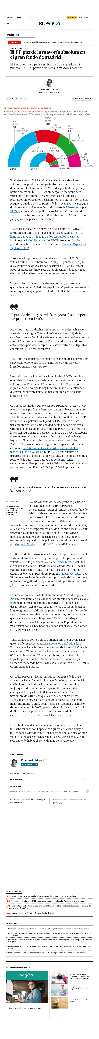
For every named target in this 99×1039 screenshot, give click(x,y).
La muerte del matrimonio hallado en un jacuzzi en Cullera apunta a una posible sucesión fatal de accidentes (48, 929)
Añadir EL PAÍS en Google (83, 98)
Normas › (85, 779)
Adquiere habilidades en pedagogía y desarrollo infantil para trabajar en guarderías (80, 976)
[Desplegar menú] (8, 24)
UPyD (14, 358)
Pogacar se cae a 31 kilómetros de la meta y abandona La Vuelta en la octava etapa (52, 42)
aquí (60, 803)
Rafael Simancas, (35, 240)
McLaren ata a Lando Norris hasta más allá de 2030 (33, 913)
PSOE (38, 192)
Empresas (13, 791)
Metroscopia (74, 207)
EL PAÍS (15, 211)
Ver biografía (27, 764)
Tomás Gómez (65, 562)
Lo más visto (11, 923)
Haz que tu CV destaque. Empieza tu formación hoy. (79, 988)
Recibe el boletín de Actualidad (25, 773)
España (45, 791)
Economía (75, 791)
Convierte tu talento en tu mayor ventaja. (25, 1008)
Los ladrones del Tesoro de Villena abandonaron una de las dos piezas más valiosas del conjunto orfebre (47, 953)
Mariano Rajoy (52, 643)
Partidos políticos (56, 791)
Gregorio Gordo (25, 544)
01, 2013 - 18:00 (52, 92)
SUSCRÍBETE (72, 17)
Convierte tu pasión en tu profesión (79, 1001)
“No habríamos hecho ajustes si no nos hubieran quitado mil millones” (14, 510)
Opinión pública (25, 791)
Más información (16, 803)
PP (36, 180)
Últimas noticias (13, 892)
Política (12, 35)
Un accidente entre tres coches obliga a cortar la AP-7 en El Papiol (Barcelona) (43, 896)
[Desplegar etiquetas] (87, 791)
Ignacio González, (71, 573)
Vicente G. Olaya (49, 90)
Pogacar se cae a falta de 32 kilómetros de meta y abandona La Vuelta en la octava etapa (47, 901)
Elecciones (36, 791)
